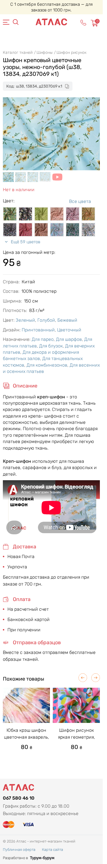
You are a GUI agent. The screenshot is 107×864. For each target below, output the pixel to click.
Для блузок (51, 346)
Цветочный (69, 330)
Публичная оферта (19, 849)
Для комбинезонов (47, 365)
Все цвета (80, 201)
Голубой (46, 320)
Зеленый (25, 320)
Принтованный (38, 330)
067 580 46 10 (19, 798)
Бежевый (67, 320)
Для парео (43, 339)
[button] (82, 677)
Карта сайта (52, 849)
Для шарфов (69, 339)
